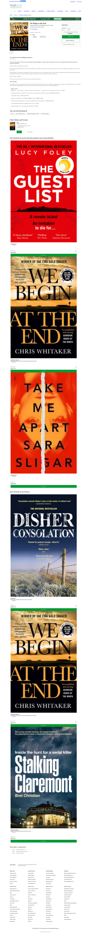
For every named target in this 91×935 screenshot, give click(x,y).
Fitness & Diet (66, 898)
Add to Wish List (70, 40)
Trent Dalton (48, 919)
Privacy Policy (12, 879)
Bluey (11, 892)
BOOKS (19, 11)
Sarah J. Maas (48, 913)
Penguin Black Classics (14, 913)
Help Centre (18, 1)
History (65, 900)
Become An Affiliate (13, 881)
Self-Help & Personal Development (70, 902)
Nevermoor (30, 907)
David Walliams (49, 892)
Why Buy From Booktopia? (51, 875)
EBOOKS (34, 11)
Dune (29, 896)
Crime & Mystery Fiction (20, 849)
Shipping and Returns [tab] (27, 57)
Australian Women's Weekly (15, 890)
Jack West (29, 900)
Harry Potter (12, 902)
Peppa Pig (11, 915)
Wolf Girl (29, 921)
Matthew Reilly (48, 907)
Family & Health (67, 896)
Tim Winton (48, 917)
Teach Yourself (12, 917)
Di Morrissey (48, 894)
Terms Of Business (13, 877)
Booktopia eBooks (49, 881)
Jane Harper (48, 902)
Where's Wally (12, 921)
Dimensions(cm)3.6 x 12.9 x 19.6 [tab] (43, 37)
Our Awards (48, 877)
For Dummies (12, 898)
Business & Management (68, 890)
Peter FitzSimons (49, 909)
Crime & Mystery (67, 907)
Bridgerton (30, 892)
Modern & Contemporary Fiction (22, 851)
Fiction (13, 849)
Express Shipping (31, 877)
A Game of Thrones (31, 890)
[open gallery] (11, 52)
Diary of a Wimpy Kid (32, 894)
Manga (65, 915)
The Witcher (30, 917)
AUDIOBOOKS (41, 11)
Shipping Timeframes (32, 879)
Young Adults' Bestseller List (69, 877)
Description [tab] (12, 57)
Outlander (29, 909)
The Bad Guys (30, 911)
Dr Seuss (11, 896)
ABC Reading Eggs (13, 888)
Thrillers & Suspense (20, 853)
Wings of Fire (30, 919)
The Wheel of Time (31, 915)
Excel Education (13, 894)
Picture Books (66, 917)
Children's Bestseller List (68, 875)
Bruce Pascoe (48, 890)
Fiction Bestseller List (68, 879)
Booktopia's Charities (49, 879)
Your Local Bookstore (50, 873)
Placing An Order (13, 873)
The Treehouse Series (31, 913)
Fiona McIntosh (49, 898)
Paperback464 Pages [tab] (35, 37)
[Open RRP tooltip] (67, 28)
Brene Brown (48, 888)
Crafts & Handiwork (67, 894)
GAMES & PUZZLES (51, 11)
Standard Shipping (31, 875)
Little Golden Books (13, 907)
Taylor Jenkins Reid (49, 915)
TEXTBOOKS (26, 11)
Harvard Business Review (14, 900)
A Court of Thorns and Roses (33, 888)
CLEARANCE (73, 11)
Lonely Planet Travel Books (15, 909)
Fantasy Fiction (66, 911)
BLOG (80, 11)
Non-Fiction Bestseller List (69, 881)
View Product (30, 131)
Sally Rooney (48, 911)
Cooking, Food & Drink (68, 892)
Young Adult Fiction (67, 919)
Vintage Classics (12, 919)
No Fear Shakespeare (13, 911)
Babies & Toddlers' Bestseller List (70, 873)
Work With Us (48, 883)
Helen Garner (48, 900)
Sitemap (11, 883)
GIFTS (67, 11)
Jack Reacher (30, 898)
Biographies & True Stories (69, 888)
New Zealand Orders (31, 883)
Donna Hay (48, 896)
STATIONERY (60, 11)
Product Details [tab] (19, 57)
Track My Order (12, 1)
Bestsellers (66, 870)
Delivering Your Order (32, 881)
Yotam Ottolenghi (49, 921)
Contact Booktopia (13, 875)
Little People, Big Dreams (32, 902)
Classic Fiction (66, 909)
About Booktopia (49, 870)
